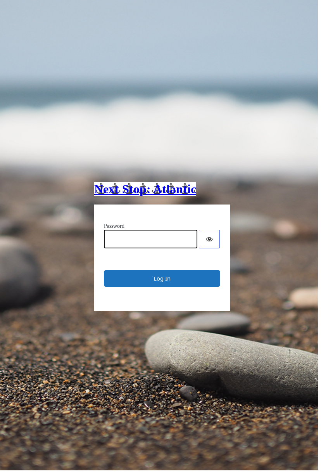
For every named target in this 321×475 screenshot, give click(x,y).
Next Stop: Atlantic (145, 189)
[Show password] (209, 239)
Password (114, 226)
